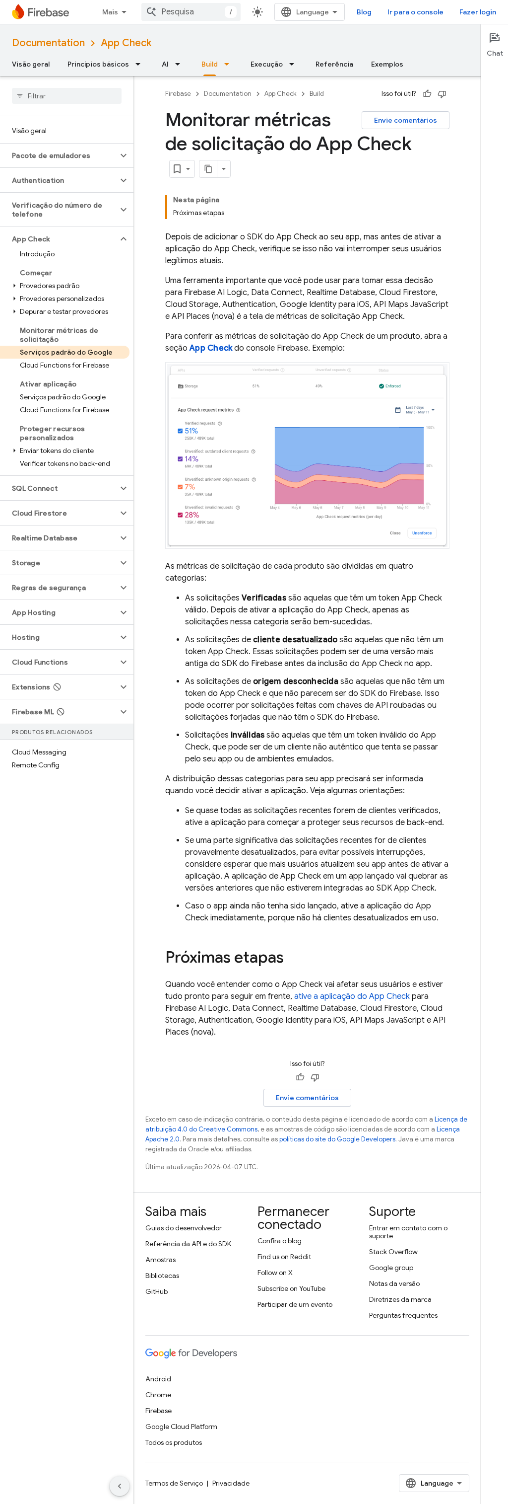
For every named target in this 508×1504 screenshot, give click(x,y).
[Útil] (427, 93)
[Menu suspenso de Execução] (295, 64)
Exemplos (387, 64)
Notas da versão (394, 1283)
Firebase (178, 93)
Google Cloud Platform (181, 1426)
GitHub (156, 1291)
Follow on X (275, 1272)
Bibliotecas (162, 1275)
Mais (110, 11)
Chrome (158, 1394)
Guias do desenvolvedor (183, 1227)
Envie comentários (405, 120)
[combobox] (191, 12)
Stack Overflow (393, 1251)
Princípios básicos (98, 64)
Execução (267, 64)
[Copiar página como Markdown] (208, 168)
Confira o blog (279, 1240)
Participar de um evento (294, 1304)
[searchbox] (67, 96)
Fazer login (477, 11)
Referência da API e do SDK (188, 1243)
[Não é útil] (442, 93)
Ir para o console (415, 11)
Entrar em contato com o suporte (408, 1231)
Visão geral (31, 64)
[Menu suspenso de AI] (180, 64)
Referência (334, 64)
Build (209, 64)
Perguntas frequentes (403, 1315)
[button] (59, 155)
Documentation (48, 43)
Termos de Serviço (174, 1483)
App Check (126, 43)
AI (165, 64)
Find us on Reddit (284, 1256)
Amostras (160, 1259)
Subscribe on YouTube (291, 1288)
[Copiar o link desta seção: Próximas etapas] (294, 959)
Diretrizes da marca (400, 1299)
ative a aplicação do (352, 996)
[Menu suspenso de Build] (230, 64)
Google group (391, 1267)
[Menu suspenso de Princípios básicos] (141, 64)
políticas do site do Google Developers (337, 1139)
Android (158, 1378)
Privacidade (231, 1483)
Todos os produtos (173, 1442)
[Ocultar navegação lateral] (119, 1486)
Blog (364, 11)
